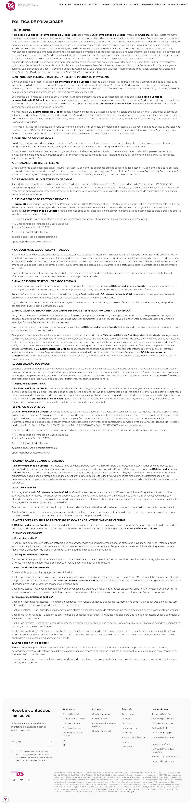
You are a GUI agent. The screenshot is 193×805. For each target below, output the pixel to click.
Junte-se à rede (119, 5)
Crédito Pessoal (99, 719)
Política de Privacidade (35, 760)
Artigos (171, 5)
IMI (63, 740)
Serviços (105, 5)
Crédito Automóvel (71, 728)
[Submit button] (51, 742)
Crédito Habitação (71, 714)
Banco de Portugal (126, 792)
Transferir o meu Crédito (74, 719)
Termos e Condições (161, 714)
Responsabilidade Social (153, 5)
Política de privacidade (163, 719)
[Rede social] (14, 780)
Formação (134, 5)
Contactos (182, 5)
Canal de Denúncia (161, 744)
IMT (64, 745)
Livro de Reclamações (162, 724)
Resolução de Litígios (162, 733)
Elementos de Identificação (165, 757)
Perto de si (94, 5)
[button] (5, 799)
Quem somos (128, 714)
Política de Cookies (161, 728)
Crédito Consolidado (72, 724)
